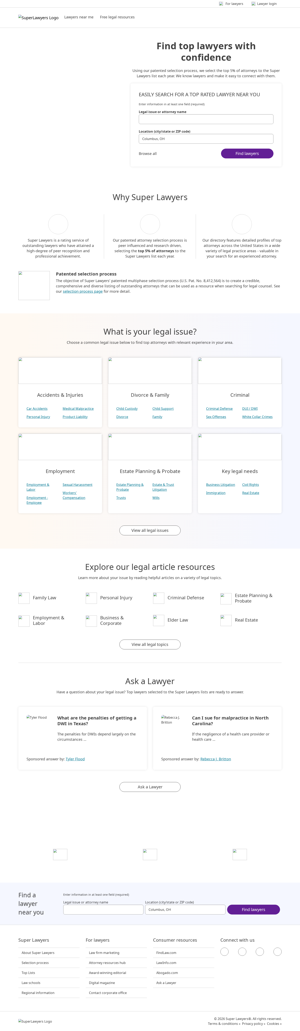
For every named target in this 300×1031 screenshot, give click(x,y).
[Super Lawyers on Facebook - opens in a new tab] (224, 952)
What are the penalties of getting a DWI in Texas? (96, 720)
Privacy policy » (253, 1023)
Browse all (148, 153)
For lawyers (98, 940)
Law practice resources (60, 866)
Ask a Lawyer (150, 787)
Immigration (216, 493)
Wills (156, 497)
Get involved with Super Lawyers (240, 866)
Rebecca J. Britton (215, 758)
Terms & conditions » (224, 1023)
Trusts (121, 497)
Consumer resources (175, 940)
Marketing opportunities (150, 866)
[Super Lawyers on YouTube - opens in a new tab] (260, 952)
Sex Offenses (216, 417)
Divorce (122, 417)
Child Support (163, 408)
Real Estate (250, 493)
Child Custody (127, 408)
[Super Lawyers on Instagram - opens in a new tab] (242, 952)
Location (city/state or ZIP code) (164, 131)
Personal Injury (38, 417)
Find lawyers (247, 153)
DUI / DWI (250, 408)
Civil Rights (250, 484)
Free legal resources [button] (117, 17)
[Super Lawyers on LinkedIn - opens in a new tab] (277, 952)
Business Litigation (220, 484)
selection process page (83, 291)
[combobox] (206, 119)
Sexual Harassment (77, 484)
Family (157, 417)
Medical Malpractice (78, 408)
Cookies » (274, 1023)
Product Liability (75, 417)
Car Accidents (37, 408)
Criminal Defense (219, 408)
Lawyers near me (78, 17)
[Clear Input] (268, 119)
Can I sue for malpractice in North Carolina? (230, 720)
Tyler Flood (75, 758)
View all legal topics (150, 644)
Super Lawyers (33, 940)
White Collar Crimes (257, 417)
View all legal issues (150, 530)
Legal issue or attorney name (162, 112)
